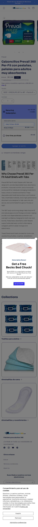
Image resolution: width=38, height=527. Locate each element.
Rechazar (18, 518)
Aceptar (18, 513)
